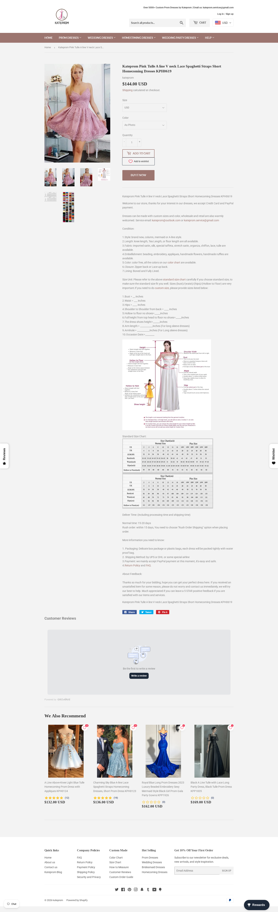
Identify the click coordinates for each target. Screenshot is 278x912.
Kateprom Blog (53, 872)
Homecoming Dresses (138, 37)
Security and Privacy (89, 877)
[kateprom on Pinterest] (129, 890)
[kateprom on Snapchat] (142, 890)
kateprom (58, 900)
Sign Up (226, 870)
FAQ (148, 565)
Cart (202, 22)
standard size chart (174, 279)
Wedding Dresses (100, 37)
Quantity (127, 135)
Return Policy (132, 565)
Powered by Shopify (77, 900)
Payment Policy (86, 867)
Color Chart (116, 857)
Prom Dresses (69, 37)
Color (125, 117)
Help (208, 37)
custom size (162, 288)
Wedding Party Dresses (179, 37)
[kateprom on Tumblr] (148, 890)
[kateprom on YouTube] (154, 890)
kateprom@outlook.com (166, 220)
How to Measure (119, 867)
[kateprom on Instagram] (136, 890)
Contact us (50, 867)
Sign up (230, 14)
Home (48, 37)
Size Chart (115, 862)
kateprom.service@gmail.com (201, 220)
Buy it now (138, 175)
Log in (220, 14)
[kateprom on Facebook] (123, 890)
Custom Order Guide (121, 877)
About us (49, 862)
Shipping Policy (86, 872)
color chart (174, 262)
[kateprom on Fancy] (160, 890)
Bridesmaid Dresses (153, 867)
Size (124, 100)
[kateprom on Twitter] (117, 890)
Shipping (127, 90)
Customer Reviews (120, 872)
